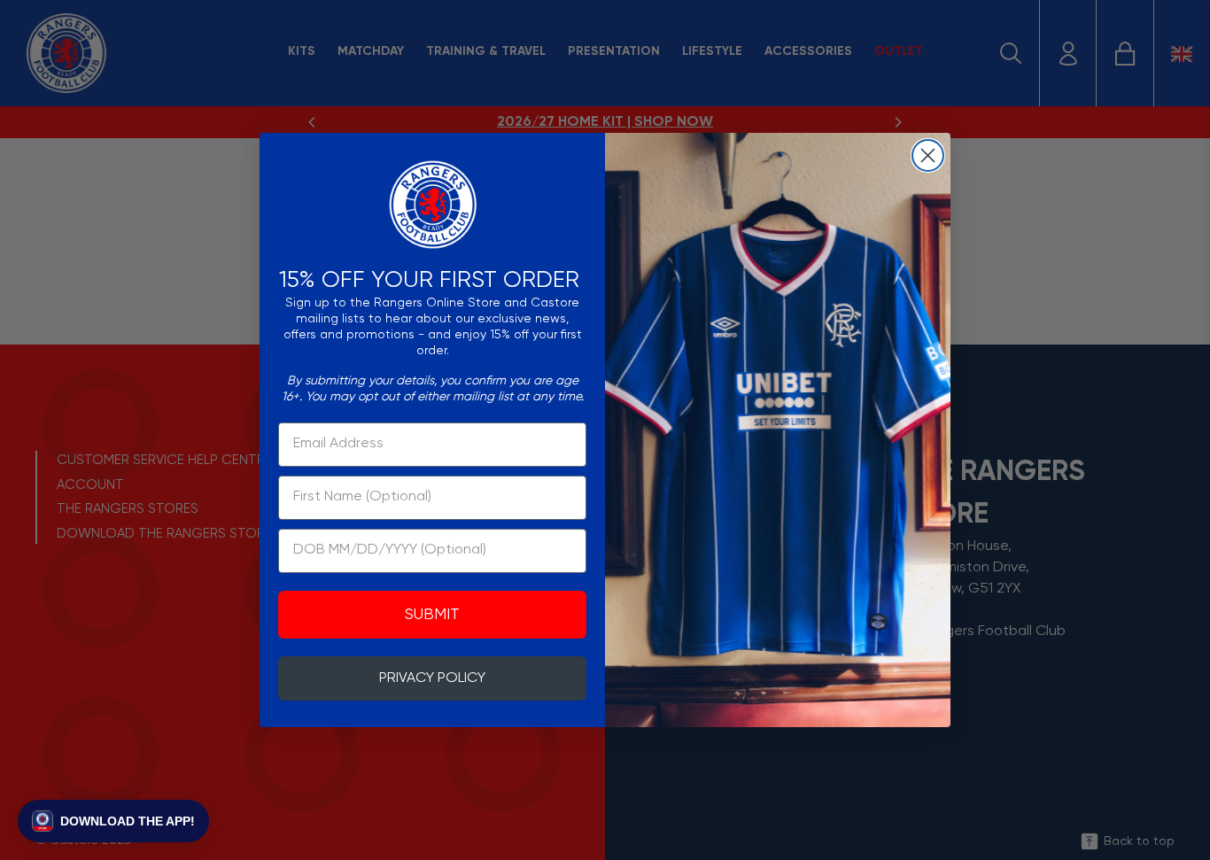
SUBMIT (432, 615)
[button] (113, 821)
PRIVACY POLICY (432, 678)
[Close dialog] (927, 155)
